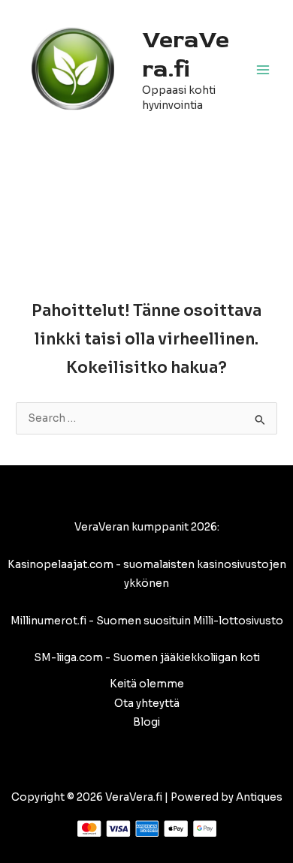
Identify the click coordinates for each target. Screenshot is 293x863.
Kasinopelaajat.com (60, 564)
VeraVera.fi (185, 54)
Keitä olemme (147, 684)
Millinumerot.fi (48, 621)
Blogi (146, 722)
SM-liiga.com (68, 657)
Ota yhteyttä (147, 703)
